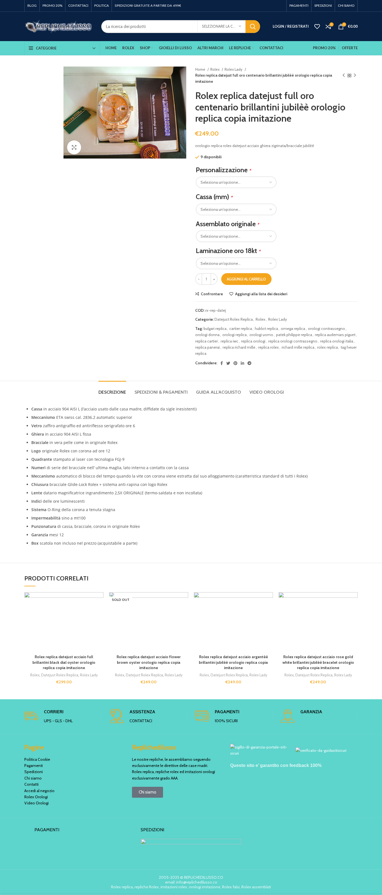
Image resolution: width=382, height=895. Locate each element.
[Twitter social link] (228, 363)
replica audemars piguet (335, 334)
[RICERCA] (253, 26)
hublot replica (266, 328)
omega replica (293, 328)
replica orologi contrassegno (292, 341)
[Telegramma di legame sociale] (249, 363)
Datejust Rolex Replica (233, 319)
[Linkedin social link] (242, 363)
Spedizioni (33, 771)
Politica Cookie (37, 759)
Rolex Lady (234, 69)
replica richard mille (239, 347)
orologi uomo (261, 334)
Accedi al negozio (39, 790)
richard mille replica (298, 347)
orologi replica (234, 334)
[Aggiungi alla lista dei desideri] (99, 601)
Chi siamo (33, 778)
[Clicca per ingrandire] (74, 147)
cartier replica (240, 328)
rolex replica (327, 347)
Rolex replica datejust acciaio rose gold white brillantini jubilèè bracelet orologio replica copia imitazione (318, 662)
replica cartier (206, 341)
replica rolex (268, 347)
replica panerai (207, 347)
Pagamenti (33, 765)
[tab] (112, 389)
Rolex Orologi (36, 796)
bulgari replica (215, 328)
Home (200, 69)
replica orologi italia (336, 341)
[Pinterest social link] (235, 363)
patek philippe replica (294, 334)
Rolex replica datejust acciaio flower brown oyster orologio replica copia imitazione (149, 662)
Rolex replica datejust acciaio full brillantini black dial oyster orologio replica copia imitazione (63, 662)
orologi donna (207, 334)
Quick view (99, 626)
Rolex (215, 69)
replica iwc (229, 341)
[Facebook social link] (222, 363)
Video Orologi (36, 803)
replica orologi (253, 341)
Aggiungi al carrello (246, 279)
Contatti (31, 784)
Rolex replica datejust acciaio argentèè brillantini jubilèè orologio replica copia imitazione (233, 662)
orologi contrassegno (326, 328)
